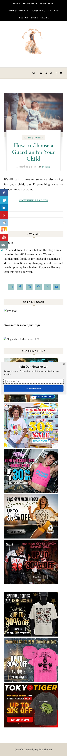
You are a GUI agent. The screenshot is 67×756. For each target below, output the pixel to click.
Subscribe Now (33, 388)
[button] (33, 366)
